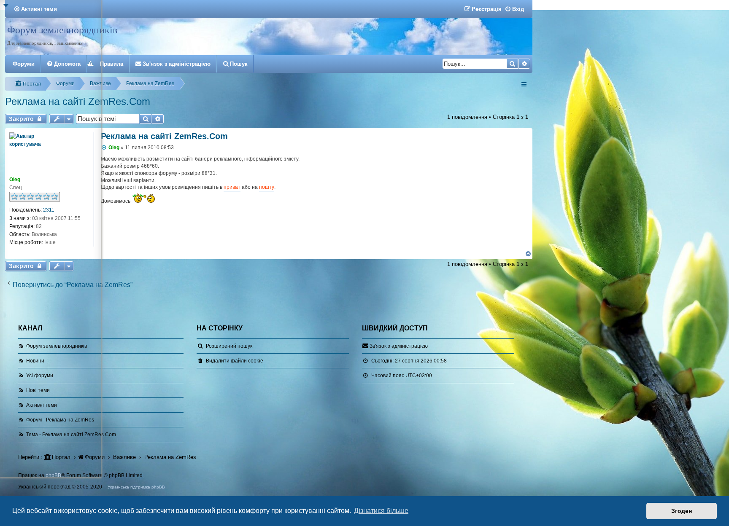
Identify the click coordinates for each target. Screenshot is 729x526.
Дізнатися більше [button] (381, 510)
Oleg (113, 147)
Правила (111, 64)
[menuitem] (514, 9)
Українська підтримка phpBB (136, 487)
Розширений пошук (229, 346)
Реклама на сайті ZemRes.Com (164, 136)
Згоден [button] (681, 510)
